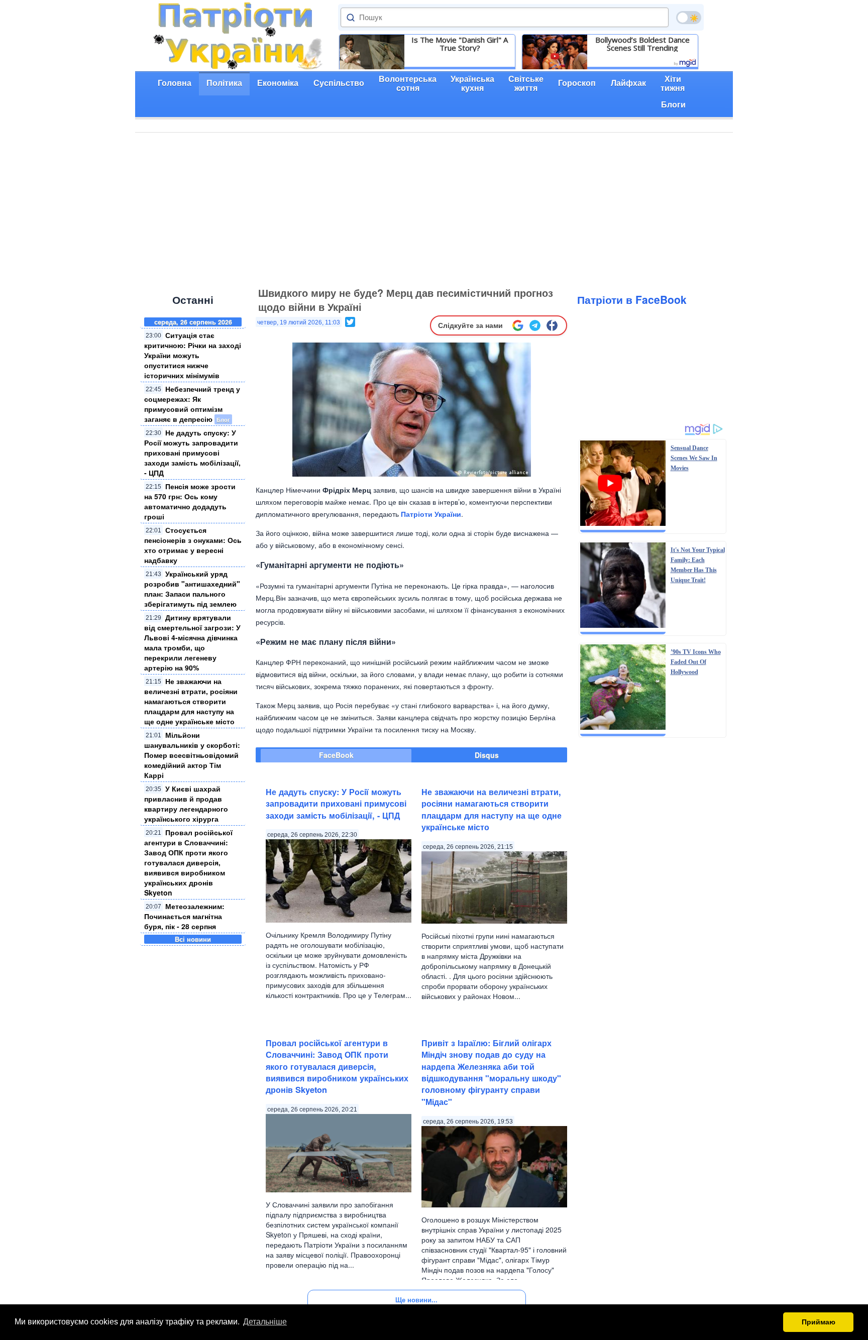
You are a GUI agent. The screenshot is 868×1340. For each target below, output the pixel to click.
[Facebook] (552, 325)
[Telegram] (535, 325)
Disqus (487, 755)
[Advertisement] (434, 208)
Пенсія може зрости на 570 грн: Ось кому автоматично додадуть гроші (190, 501)
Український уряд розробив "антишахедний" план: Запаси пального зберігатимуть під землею (192, 589)
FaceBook (336, 755)
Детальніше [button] (265, 1321)
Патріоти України (431, 514)
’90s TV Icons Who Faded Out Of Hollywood (696, 662)
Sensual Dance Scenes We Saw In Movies (694, 458)
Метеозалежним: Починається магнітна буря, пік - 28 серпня (184, 916)
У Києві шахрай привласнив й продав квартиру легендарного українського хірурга (186, 804)
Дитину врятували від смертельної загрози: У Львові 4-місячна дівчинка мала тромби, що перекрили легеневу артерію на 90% (192, 642)
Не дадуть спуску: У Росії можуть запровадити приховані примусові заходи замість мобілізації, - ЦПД (192, 452)
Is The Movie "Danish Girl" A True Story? (459, 44)
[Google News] (518, 325)
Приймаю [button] (818, 1322)
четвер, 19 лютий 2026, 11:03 (298, 322)
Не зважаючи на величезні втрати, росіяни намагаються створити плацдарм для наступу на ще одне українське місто (191, 701)
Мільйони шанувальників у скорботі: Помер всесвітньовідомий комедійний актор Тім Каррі (192, 755)
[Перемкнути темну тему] (688, 17)
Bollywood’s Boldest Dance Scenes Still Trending (642, 44)
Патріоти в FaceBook (632, 299)
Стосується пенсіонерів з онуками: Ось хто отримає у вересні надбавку (193, 545)
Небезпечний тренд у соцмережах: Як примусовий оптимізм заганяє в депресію (192, 404)
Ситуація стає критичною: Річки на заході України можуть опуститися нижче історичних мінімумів (192, 355)
